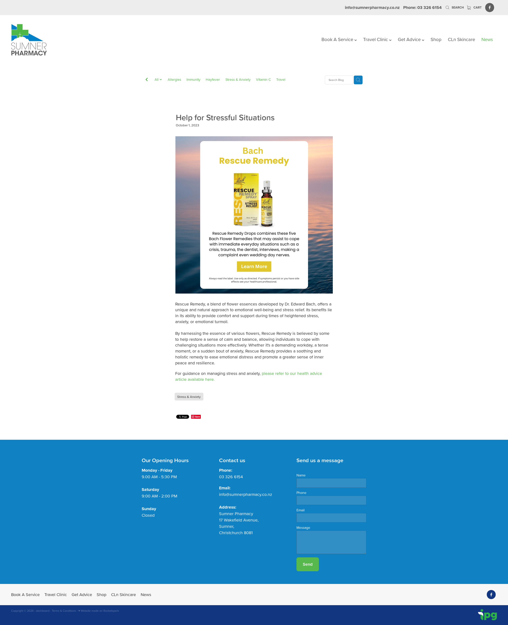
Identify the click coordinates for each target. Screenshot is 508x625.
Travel (280, 79)
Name (301, 475)
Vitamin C (263, 79)
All (157, 79)
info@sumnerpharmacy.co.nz (372, 7)
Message (303, 527)
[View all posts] (146, 80)
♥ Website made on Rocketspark (98, 611)
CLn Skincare (461, 39)
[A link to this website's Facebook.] (489, 7)
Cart (477, 7)
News (487, 39)
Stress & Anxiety (238, 79)
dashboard (42, 611)
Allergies (174, 79)
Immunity (193, 79)
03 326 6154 (231, 477)
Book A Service (337, 39)
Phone (301, 492)
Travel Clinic (376, 39)
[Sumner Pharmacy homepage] (59, 40)
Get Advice (410, 39)
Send (308, 564)
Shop (436, 39)
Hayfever (213, 79)
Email (300, 510)
